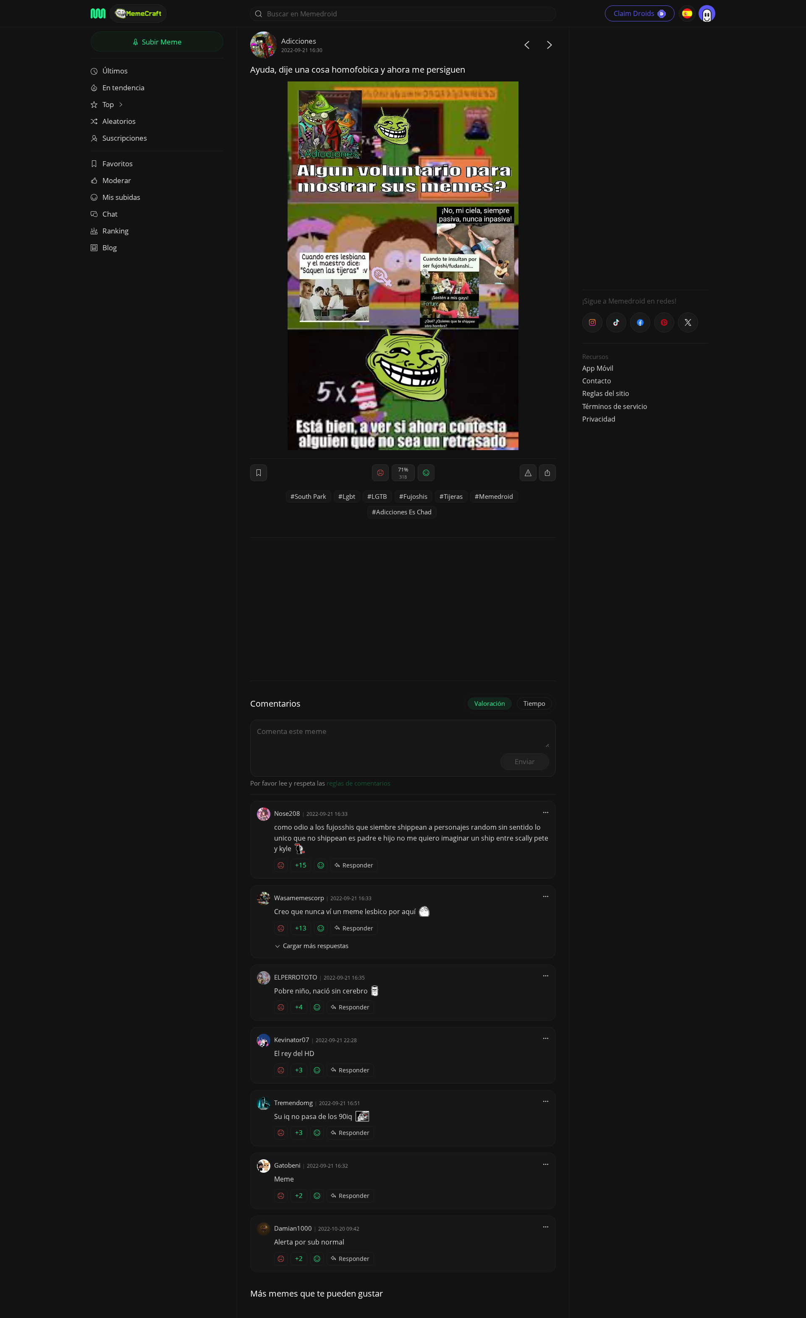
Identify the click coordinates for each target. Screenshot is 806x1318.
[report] (528, 472)
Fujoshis (415, 496)
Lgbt (349, 496)
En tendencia (123, 87)
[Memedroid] (98, 13)
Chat (110, 214)
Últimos (115, 71)
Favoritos (117, 163)
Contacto (596, 380)
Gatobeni (287, 1165)
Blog (109, 247)
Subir (161, 42)
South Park (310, 496)
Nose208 (287, 813)
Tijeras (453, 496)
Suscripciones (124, 138)
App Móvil (597, 368)
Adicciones (298, 41)
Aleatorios (119, 121)
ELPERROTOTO (295, 977)
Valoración (489, 703)
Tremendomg (293, 1102)
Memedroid (496, 496)
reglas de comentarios (358, 783)
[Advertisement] (645, 157)
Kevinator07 (291, 1039)
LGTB (379, 496)
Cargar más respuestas (315, 945)
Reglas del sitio (605, 393)
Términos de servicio (614, 406)
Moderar (116, 180)
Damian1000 (293, 1228)
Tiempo (534, 703)
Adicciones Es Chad (404, 512)
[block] (547, 472)
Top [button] (108, 104)
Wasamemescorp (299, 898)
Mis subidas (121, 197)
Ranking (115, 231)
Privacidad (598, 419)
